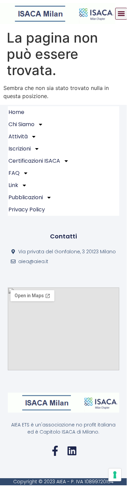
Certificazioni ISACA (34, 161)
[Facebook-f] (55, 451)
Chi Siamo (21, 124)
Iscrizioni (19, 149)
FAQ (14, 173)
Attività (18, 136)
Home (16, 112)
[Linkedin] (72, 451)
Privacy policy (26, 209)
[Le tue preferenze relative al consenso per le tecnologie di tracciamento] (114, 474)
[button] (121, 14)
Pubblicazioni (25, 197)
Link (13, 185)
